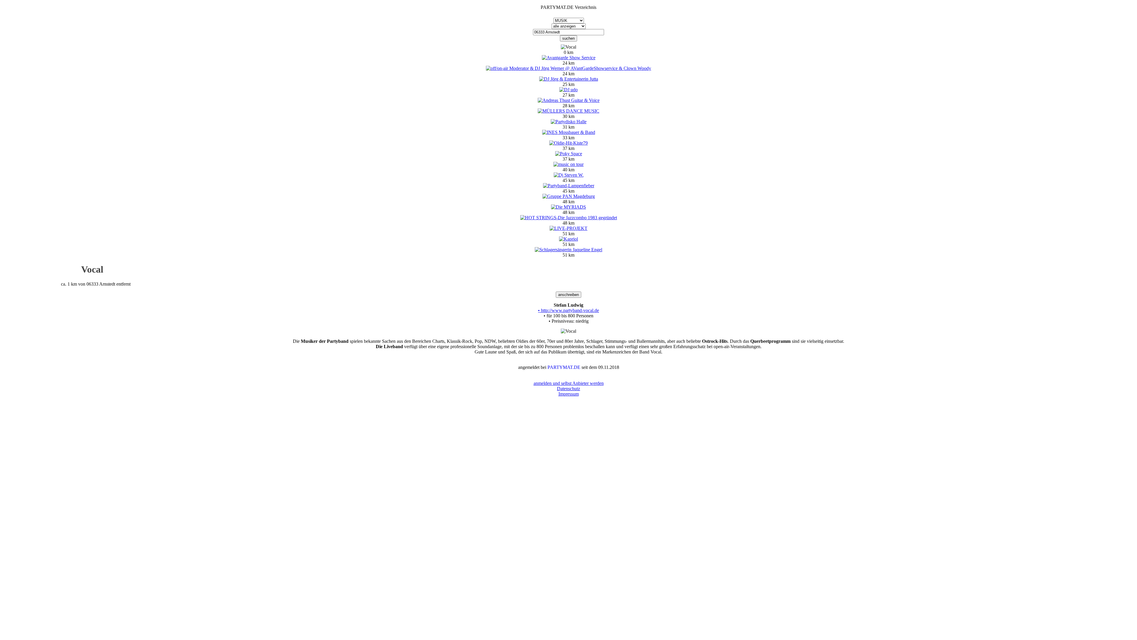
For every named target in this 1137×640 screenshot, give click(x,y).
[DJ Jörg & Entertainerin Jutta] (568, 78)
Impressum (568, 393)
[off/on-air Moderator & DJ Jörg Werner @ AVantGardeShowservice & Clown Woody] (568, 68)
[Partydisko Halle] (569, 121)
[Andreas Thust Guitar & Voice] (569, 100)
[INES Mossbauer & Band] (568, 132)
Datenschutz (568, 388)
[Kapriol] (568, 238)
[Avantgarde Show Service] (568, 57)
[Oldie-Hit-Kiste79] (568, 142)
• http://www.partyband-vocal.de (568, 310)
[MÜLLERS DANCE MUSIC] (568, 110)
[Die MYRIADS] (568, 206)
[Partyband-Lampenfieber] (568, 185)
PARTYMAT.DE (563, 367)
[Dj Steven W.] (569, 174)
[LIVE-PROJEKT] (568, 228)
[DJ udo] (568, 89)
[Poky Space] (568, 153)
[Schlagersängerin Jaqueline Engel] (568, 249)
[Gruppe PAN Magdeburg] (568, 196)
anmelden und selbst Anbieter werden (569, 383)
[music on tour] (568, 164)
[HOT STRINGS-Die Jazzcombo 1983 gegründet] (568, 217)
